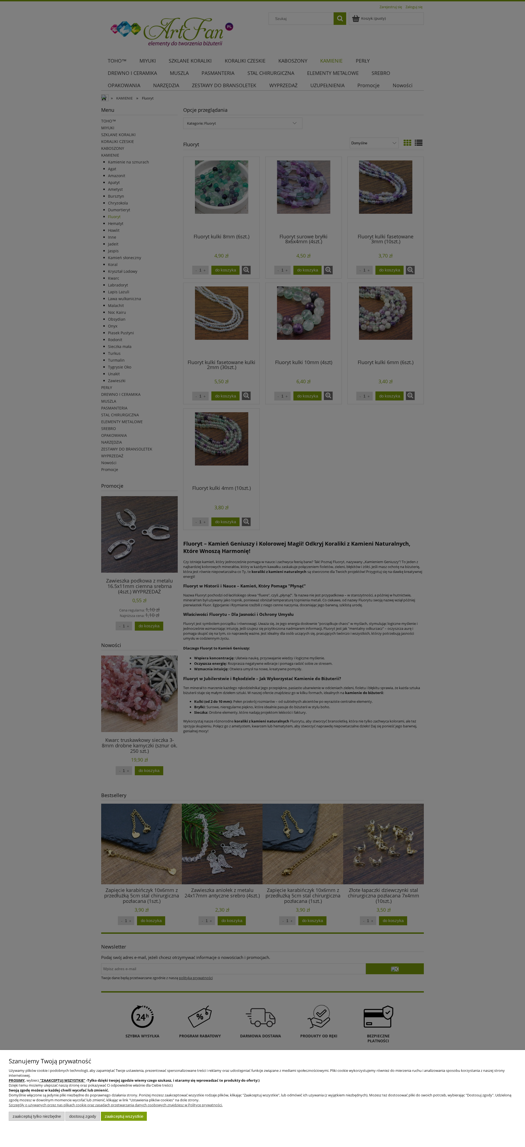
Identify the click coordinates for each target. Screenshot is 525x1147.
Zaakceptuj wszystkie (124, 1116)
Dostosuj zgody (82, 1116)
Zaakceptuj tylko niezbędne (37, 1116)
